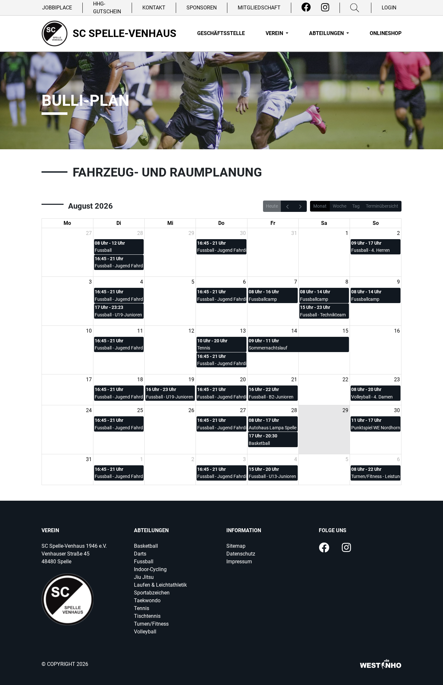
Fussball (143, 561)
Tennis (141, 608)
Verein (275, 33)
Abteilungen (327, 33)
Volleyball (145, 632)
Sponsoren (201, 8)
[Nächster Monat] (300, 206)
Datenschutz (240, 554)
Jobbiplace (57, 8)
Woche (339, 206)
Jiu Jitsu (144, 577)
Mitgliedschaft (259, 8)
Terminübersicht (382, 206)
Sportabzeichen (152, 593)
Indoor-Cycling (150, 569)
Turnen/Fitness (151, 624)
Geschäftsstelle (221, 33)
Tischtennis (147, 616)
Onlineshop (385, 33)
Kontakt (153, 8)
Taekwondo (147, 600)
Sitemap (235, 546)
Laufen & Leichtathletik (160, 585)
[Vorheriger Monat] (287, 206)
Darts (140, 554)
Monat (320, 206)
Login (389, 8)
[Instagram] (325, 7)
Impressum (239, 561)
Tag (356, 206)
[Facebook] (306, 7)
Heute (272, 206)
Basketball (146, 546)
